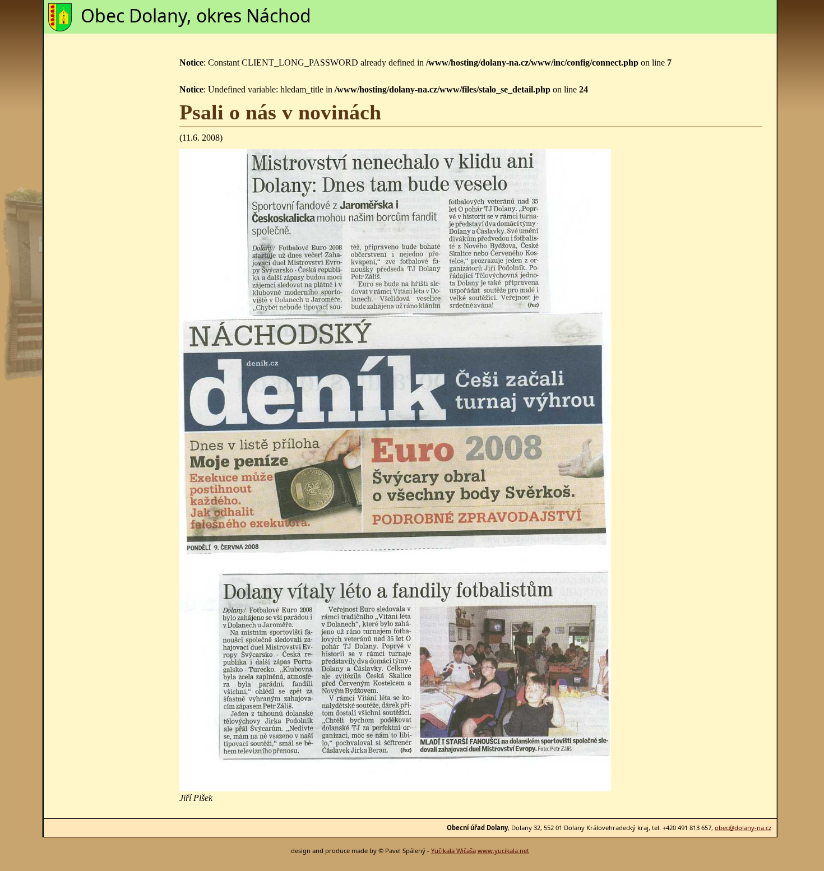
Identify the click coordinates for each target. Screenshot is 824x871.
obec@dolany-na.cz (743, 827)
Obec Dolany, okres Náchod (196, 15)
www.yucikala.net (503, 850)
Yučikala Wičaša (453, 850)
